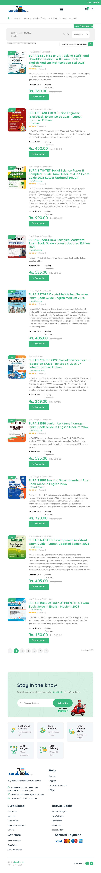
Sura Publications (36, 356)
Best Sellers (57, 821)
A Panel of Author (38, 487)
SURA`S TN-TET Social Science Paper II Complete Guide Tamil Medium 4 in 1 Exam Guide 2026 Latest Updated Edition (59, 174)
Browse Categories (60, 811)
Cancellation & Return (58, 785)
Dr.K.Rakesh (35, 123)
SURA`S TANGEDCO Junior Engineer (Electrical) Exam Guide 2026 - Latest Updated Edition (55, 116)
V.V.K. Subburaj (36, 181)
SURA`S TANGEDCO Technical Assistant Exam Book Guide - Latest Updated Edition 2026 (59, 243)
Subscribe (63, 703)
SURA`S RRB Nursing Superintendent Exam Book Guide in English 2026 (60, 482)
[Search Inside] (90, 44)
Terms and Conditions (16, 825)
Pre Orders (56, 825)
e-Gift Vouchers (14, 840)
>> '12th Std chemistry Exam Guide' (62, 18)
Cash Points (12, 845)
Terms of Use (13, 821)
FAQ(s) (52, 790)
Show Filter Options (84, 26)
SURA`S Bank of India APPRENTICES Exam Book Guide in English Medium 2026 (59, 604)
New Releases (57, 816)
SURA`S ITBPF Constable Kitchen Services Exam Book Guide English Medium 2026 (58, 296)
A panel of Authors (38, 370)
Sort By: (66, 34)
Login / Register (93, 2)
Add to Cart (40, 97)
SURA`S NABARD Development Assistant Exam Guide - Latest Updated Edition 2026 (59, 541)
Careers (11, 830)
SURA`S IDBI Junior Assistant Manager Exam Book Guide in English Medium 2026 (58, 425)
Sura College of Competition (40, 52)
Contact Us (12, 811)
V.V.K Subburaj (36, 66)
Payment (52, 776)
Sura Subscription (15, 849)
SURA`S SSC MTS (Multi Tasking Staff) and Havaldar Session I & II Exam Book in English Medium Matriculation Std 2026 (59, 59)
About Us (11, 816)
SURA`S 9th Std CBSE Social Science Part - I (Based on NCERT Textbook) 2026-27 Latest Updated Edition (59, 363)
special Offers (58, 830)
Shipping (52, 781)
